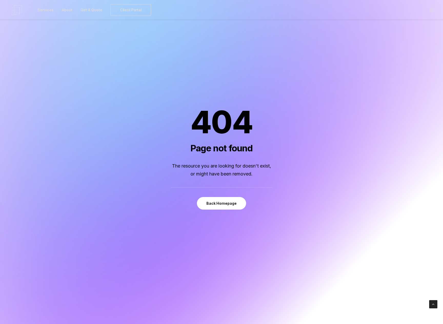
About (67, 10)
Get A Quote (91, 10)
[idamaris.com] (17, 10)
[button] (431, 10)
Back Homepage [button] (221, 203)
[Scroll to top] (433, 303)
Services (45, 10)
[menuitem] (45, 10)
